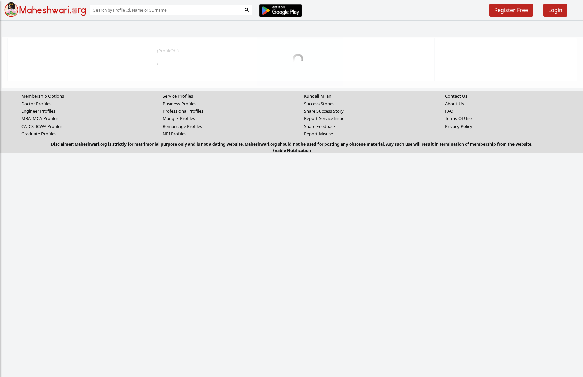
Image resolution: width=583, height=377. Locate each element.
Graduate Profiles (38, 134)
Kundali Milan (317, 96)
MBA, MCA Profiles (39, 118)
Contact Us (456, 96)
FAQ (449, 111)
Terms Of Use (458, 118)
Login (555, 10)
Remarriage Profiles (182, 126)
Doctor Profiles (36, 104)
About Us (454, 104)
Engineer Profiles (38, 111)
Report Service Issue (324, 118)
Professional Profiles (183, 111)
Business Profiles (179, 104)
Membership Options (42, 96)
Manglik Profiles (179, 118)
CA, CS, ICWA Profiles (41, 126)
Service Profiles (178, 96)
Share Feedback (320, 126)
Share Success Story (324, 111)
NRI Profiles (174, 134)
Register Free (511, 10)
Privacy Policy (458, 126)
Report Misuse (318, 134)
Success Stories (319, 104)
